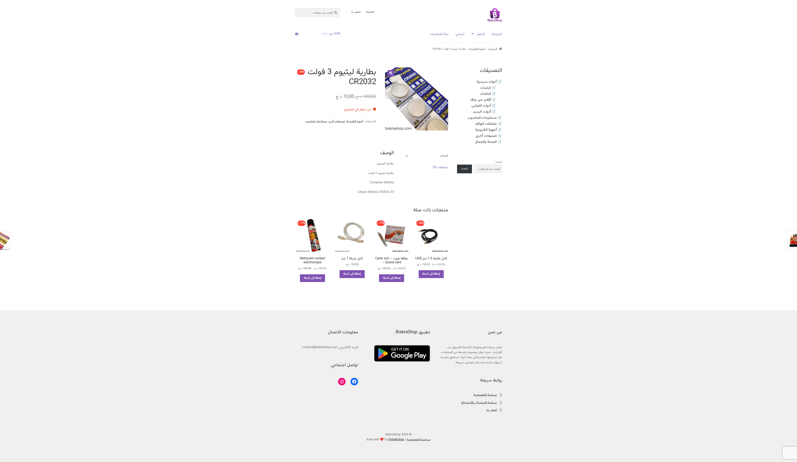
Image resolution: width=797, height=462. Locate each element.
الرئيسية (497, 34)
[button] (391, 73)
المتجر (481, 34)
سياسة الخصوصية (485, 395)
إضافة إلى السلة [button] (431, 274)
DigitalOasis (396, 439)
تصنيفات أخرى (337, 122)
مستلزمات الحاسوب (316, 122)
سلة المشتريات (439, 34)
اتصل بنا (356, 12)
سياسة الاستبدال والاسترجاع (479, 402)
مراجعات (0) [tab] (440, 167)
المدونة (370, 12)
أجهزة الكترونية (477, 49)
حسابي (460, 34)
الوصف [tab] (444, 155)
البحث (498, 162)
